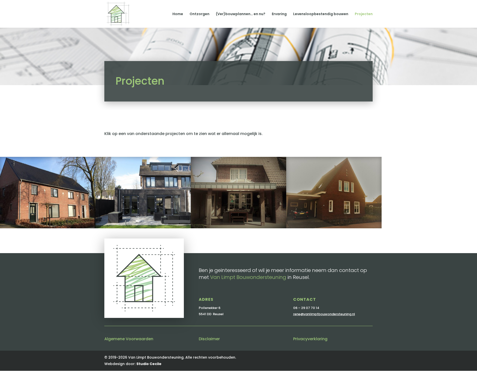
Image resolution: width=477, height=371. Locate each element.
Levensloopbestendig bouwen (320, 14)
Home (177, 14)
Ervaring (279, 14)
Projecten (364, 14)
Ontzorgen (199, 14)
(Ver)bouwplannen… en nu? (240, 14)
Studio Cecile (148, 363)
